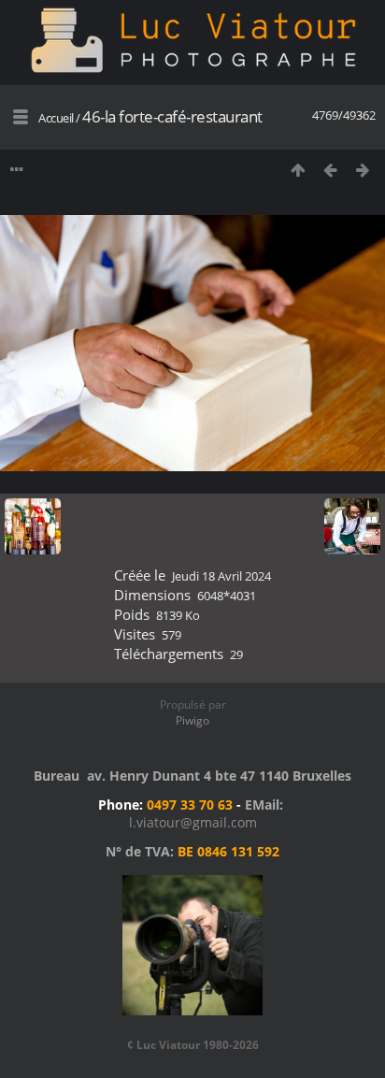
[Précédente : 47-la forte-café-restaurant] (330, 169)
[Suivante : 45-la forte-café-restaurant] (363, 169)
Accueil (56, 117)
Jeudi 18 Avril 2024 (221, 576)
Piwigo (192, 720)
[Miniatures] (297, 169)
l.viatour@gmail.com (193, 822)
